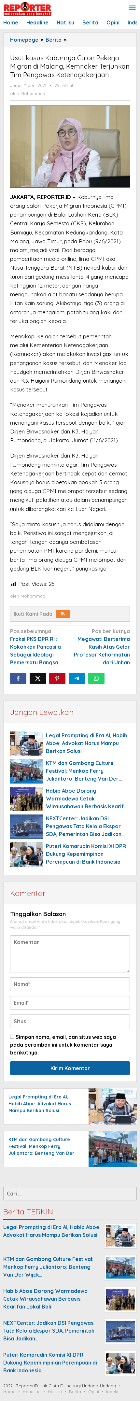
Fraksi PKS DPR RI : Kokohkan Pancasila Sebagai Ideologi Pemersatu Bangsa (35, 647)
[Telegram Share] (77, 678)
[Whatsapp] (96, 678)
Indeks (112, 1391)
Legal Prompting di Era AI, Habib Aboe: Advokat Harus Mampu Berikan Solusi (86, 743)
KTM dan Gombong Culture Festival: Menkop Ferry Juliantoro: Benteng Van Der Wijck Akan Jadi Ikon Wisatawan (41, 1153)
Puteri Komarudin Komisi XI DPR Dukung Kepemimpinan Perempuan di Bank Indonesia (86, 854)
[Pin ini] (57, 678)
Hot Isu (55, 1391)
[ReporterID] (27, 8)
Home (9, 1391)
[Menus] (132, 8)
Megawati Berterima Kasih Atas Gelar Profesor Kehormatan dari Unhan (102, 647)
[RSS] (63, 614)
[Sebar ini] (18, 678)
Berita (75, 1391)
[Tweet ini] (38, 678)
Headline (32, 1391)
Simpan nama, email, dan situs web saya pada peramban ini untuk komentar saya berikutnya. (63, 1045)
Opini (93, 1391)
